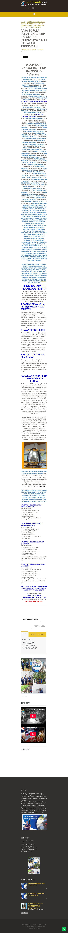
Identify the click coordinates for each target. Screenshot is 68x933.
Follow (38, 928)
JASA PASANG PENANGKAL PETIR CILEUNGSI (36, 894)
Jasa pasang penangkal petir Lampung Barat (36, 884)
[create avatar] (33, 694)
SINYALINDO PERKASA (29, 49)
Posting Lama (39, 626)
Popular (41, 634)
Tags (32, 634)
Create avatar (23, 696)
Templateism (31, 928)
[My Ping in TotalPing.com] (24, 913)
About (24, 634)
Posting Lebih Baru (30, 619)
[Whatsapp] (64, 929)
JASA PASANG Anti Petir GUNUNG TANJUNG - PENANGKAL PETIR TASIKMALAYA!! (35, 906)
